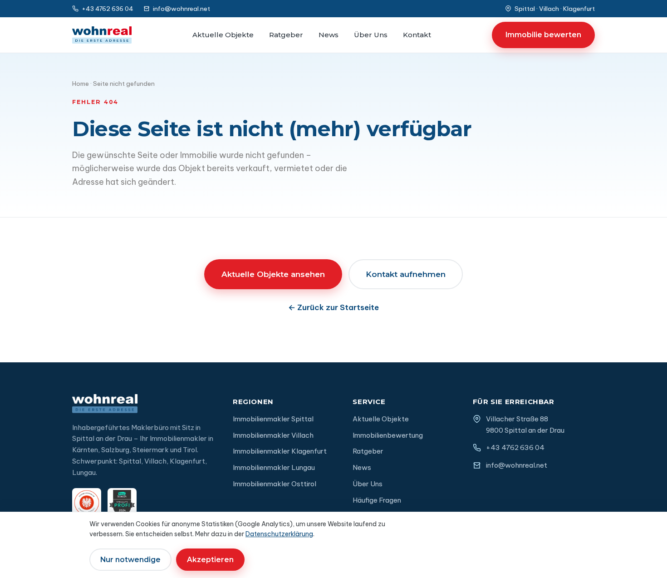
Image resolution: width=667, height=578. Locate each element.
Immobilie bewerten (543, 34)
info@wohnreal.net (181, 9)
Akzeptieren (210, 559)
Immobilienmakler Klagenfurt (280, 451)
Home (80, 83)
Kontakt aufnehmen (406, 274)
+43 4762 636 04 (107, 9)
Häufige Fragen (377, 500)
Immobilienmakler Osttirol (274, 483)
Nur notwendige (130, 559)
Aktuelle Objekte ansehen (273, 274)
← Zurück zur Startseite (333, 307)
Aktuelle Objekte (223, 34)
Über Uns (370, 34)
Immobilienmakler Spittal (273, 419)
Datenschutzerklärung (279, 534)
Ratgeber (286, 34)
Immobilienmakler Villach (273, 435)
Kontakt (417, 34)
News (328, 34)
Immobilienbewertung (388, 435)
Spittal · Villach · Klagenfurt (555, 9)
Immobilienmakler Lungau (274, 467)
